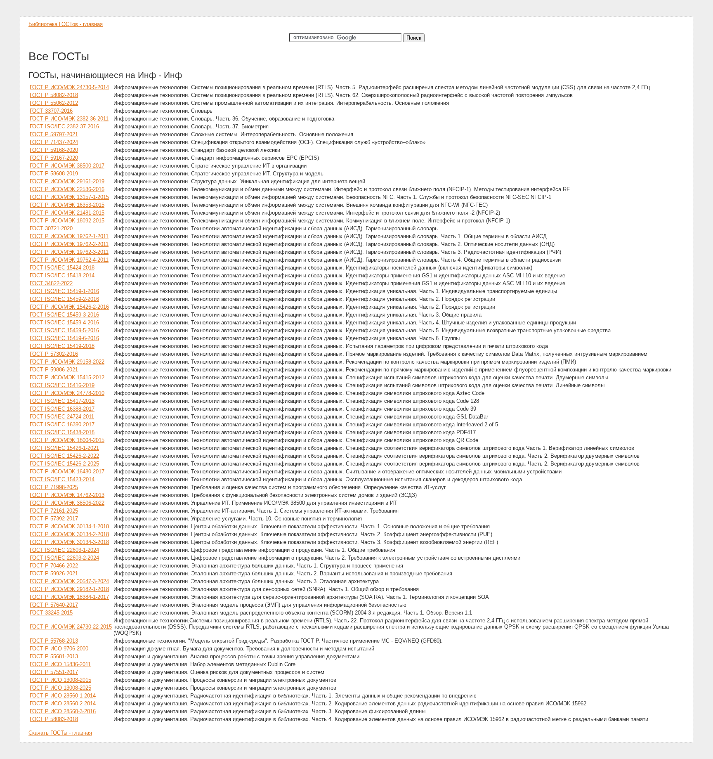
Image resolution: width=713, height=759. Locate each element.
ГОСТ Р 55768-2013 (54, 641)
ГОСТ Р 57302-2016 (54, 354)
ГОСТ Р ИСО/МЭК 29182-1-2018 (69, 589)
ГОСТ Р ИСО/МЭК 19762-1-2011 (69, 236)
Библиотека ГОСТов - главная (65, 24)
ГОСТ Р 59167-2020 (54, 158)
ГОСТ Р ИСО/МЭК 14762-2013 (67, 495)
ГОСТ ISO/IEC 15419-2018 (62, 346)
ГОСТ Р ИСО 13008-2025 (60, 688)
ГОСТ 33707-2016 (51, 111)
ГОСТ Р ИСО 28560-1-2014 (63, 696)
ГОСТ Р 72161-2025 (54, 511)
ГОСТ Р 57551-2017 (54, 672)
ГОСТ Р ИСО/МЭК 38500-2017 (67, 166)
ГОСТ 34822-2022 (51, 283)
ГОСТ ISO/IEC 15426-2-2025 (64, 464)
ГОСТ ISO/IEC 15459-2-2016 (64, 299)
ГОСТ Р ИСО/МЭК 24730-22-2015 (71, 627)
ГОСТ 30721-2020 (51, 228)
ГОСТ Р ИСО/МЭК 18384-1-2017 (69, 597)
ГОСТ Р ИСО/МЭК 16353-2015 (67, 205)
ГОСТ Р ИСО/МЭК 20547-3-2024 (69, 581)
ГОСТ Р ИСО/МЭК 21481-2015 (67, 213)
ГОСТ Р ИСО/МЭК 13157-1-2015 (69, 197)
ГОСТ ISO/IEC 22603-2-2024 (64, 558)
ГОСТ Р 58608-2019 (54, 173)
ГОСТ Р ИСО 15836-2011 (60, 664)
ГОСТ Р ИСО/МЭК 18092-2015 (67, 221)
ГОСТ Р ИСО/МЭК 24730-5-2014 (69, 87)
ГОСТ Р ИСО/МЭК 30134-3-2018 (69, 542)
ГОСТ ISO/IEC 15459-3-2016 (64, 315)
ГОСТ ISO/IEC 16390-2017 (62, 424)
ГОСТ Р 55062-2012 (54, 103)
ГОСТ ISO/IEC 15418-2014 (62, 275)
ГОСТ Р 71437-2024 (54, 142)
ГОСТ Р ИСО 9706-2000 (59, 649)
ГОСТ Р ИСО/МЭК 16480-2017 (67, 471)
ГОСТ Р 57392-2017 (54, 518)
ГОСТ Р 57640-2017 (54, 605)
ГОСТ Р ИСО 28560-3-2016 (63, 711)
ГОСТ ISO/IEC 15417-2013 (62, 401)
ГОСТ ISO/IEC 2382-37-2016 (64, 126)
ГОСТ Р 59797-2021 (54, 134)
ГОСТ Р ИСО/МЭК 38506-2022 (67, 503)
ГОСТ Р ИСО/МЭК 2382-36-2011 (69, 119)
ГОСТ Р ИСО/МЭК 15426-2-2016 (69, 307)
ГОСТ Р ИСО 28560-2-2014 (63, 703)
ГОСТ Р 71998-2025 (54, 487)
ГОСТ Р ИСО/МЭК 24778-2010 (67, 393)
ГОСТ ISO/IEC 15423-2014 (62, 479)
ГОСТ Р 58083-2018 (54, 719)
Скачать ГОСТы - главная (60, 733)
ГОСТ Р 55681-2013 (54, 656)
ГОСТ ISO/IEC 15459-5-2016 (64, 330)
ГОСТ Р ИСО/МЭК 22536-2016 (67, 189)
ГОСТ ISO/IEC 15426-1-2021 (64, 448)
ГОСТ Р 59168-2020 (54, 150)
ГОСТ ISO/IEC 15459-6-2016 (64, 338)
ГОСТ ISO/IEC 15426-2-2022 (64, 456)
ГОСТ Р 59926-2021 (54, 573)
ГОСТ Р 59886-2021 (54, 369)
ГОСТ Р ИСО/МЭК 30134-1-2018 (69, 526)
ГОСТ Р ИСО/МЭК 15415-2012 (67, 377)
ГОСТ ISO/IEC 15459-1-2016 (64, 291)
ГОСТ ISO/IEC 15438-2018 (62, 432)
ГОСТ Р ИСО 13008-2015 (60, 680)
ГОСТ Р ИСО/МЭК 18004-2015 (67, 440)
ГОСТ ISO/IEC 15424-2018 (62, 268)
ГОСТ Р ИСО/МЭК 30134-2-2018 (69, 534)
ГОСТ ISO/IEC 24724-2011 (62, 417)
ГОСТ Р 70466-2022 (54, 566)
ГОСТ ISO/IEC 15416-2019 (62, 385)
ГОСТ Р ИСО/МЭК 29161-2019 (67, 181)
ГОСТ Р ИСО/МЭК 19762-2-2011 (69, 244)
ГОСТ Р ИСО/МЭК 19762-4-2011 (69, 260)
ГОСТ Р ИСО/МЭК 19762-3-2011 (69, 252)
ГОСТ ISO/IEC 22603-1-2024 (64, 550)
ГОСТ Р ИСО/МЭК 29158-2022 (67, 362)
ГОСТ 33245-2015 (51, 613)
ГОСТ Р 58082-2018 (54, 95)
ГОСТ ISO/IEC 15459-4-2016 (64, 322)
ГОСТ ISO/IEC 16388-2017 (62, 409)
